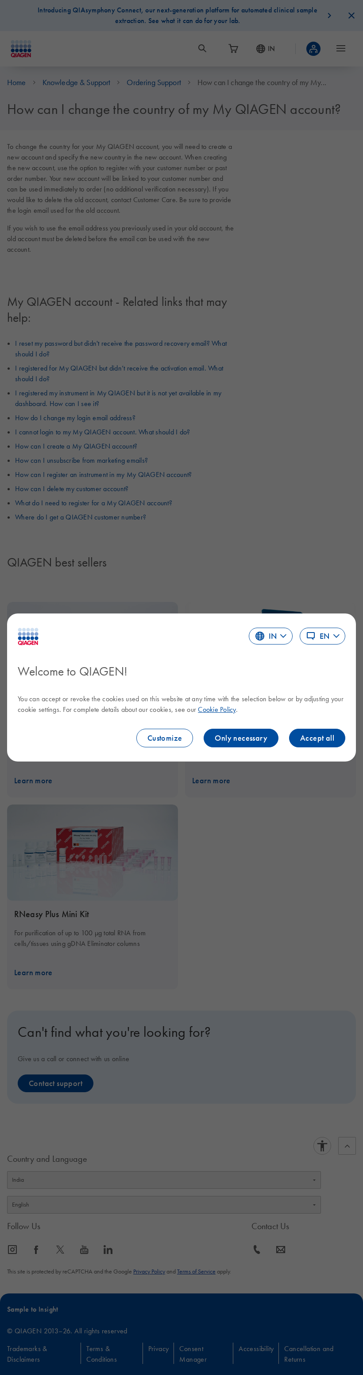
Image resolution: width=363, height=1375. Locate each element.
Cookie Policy (217, 709)
